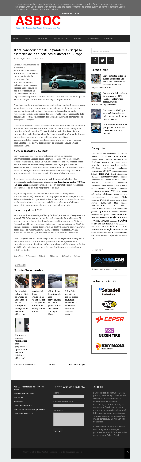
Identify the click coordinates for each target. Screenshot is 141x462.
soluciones (95, 227)
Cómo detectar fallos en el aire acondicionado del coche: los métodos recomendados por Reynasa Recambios (108, 82)
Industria (111, 188)
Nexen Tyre (110, 208)
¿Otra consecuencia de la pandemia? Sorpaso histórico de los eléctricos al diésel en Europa (48, 52)
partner (94, 211)
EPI (102, 180)
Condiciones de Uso (23, 413)
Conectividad (96, 171)
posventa (123, 211)
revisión (95, 220)
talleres (95, 229)
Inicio (52, 364)
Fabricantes (108, 182)
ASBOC (28, 38)
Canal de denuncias (23, 405)
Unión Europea (112, 232)
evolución (94, 183)
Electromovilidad (110, 176)
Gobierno (105, 185)
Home (16, 38)
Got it (78, 13)
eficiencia (94, 177)
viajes (111, 235)
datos (101, 174)
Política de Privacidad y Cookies (29, 409)
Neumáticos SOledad (118, 206)
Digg (78, 256)
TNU (125, 230)
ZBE (93, 238)
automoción (120, 156)
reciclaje (95, 217)
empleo (124, 177)
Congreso (115, 171)
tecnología (37, 58)
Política (115, 212)
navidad (124, 203)
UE (104, 232)
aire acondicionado (111, 154)
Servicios (42, 38)
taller (124, 226)
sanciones (113, 221)
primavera (95, 214)
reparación (123, 217)
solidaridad (123, 224)
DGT (107, 174)
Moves (94, 203)
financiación (122, 183)
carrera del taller (111, 162)
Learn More (66, 13)
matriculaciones (98, 197)
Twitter (43, 256)
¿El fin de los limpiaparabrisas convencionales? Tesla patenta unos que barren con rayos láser (55, 303)
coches (115, 165)
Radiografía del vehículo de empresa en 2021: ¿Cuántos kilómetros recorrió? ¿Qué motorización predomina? (109, 99)
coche (19, 58)
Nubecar (78, 38)
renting (114, 217)
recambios (122, 214)
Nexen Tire (97, 208)
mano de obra (121, 194)
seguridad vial (110, 223)
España (108, 180)
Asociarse (18, 401)
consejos (123, 171)
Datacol (94, 174)
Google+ (55, 256)
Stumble (67, 256)
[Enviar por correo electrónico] (16, 265)
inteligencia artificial (100, 191)
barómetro (118, 159)
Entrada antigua (77, 364)
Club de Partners (60, 38)
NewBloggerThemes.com (62, 455)
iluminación (100, 188)
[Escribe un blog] (18, 265)
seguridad (96, 223)
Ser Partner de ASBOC (24, 393)
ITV (112, 191)
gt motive (123, 185)
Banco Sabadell (105, 159)
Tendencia (118, 229)
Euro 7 (124, 180)
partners (105, 211)
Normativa (121, 208)
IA (92, 188)
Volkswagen (122, 235)
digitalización (122, 174)
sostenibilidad (110, 226)
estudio (116, 179)
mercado (104, 200)
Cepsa (124, 162)
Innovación (122, 188)
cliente (95, 165)
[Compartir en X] (21, 265)
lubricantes (107, 194)
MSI (116, 203)
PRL (101, 214)
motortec (124, 200)
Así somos (105, 156)
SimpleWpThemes (92, 451)
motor (118, 200)
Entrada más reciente (25, 364)
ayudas (94, 159)
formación (95, 185)
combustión (109, 168)
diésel (113, 174)
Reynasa (105, 220)
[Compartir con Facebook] (24, 265)
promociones (110, 214)
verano (104, 235)
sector (27, 58)
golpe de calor (114, 185)
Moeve (112, 200)
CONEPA (107, 171)
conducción (122, 168)
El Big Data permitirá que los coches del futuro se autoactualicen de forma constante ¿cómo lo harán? (71, 303)
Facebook (31, 256)
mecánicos (113, 197)
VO (116, 235)
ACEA (93, 154)
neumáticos (98, 205)
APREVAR (124, 154)
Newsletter (93, 38)
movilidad (106, 202)
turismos (100, 232)
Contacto (108, 38)
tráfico (93, 232)
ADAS (99, 154)
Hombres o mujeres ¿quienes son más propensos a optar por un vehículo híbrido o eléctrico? (21, 346)
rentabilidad (104, 217)
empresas (95, 180)
